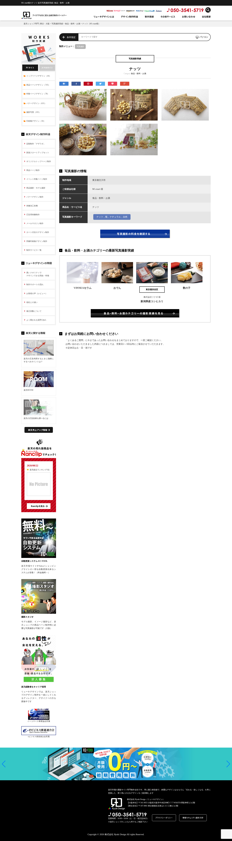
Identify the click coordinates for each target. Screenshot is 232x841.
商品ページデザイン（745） (38, 85)
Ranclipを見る (38, 506)
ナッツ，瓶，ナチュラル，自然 (111, 217)
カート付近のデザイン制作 (37, 232)
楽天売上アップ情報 (37, 429)
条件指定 (71, 37)
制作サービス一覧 (34, 250)
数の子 (186, 288)
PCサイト (30, 68)
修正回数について (34, 311)
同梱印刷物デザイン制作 (36, 241)
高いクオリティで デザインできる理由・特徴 (37, 274)
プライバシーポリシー (164, 817)
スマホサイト (47, 68)
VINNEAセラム (83, 288)
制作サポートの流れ (34, 284)
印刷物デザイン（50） (35, 121)
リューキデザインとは (104, 16)
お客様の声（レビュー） (36, 293)
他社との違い (32, 302)
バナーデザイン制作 (34, 197)
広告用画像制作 (33, 214)
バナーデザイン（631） (36, 103)
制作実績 (149, 16)
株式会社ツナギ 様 (152, 297)
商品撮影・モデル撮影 (35, 188)
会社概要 (206, 16)
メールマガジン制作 (34, 223)
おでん (117, 288)
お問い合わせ (188, 16)
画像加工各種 (32, 206)
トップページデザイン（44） (38, 76)
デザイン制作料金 (129, 16)
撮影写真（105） (33, 112)
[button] (4, 764)
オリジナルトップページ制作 (38, 161)
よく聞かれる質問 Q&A (36, 320)
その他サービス (168, 16)
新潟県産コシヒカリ (152, 301)
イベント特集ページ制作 (36, 179)
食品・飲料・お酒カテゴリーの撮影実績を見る (134, 313)
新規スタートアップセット (37, 152)
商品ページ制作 (33, 170)
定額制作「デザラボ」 (35, 144)
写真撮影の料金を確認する (133, 234)
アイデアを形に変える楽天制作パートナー (49, 15)
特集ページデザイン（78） (37, 94)
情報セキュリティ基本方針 (192, 817)
